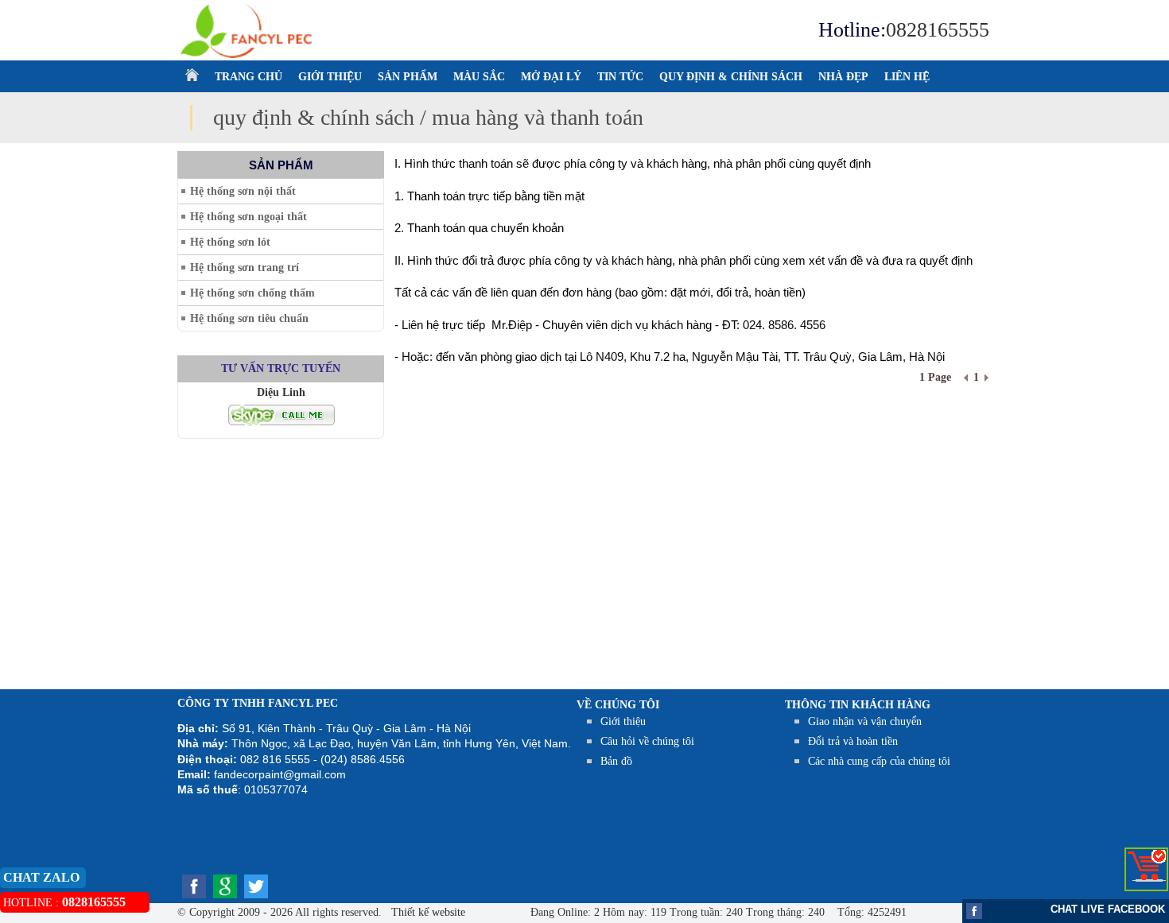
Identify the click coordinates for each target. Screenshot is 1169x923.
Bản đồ (616, 761)
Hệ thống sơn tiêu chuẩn (249, 318)
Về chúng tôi (618, 705)
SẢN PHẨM (407, 77)
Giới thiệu (623, 721)
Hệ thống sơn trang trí (244, 267)
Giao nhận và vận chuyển (865, 721)
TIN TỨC (620, 77)
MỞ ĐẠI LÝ (551, 77)
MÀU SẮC (479, 77)
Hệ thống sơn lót (230, 242)
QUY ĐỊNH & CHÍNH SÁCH (730, 77)
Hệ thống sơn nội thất (243, 191)
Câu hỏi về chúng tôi (647, 741)
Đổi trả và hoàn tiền (853, 741)
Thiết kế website (426, 912)
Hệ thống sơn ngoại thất (248, 217)
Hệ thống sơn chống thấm (252, 293)
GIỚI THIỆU (330, 77)
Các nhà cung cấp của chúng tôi (879, 761)
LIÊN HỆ (907, 77)
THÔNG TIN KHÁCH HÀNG (857, 705)
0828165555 (937, 29)
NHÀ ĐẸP (843, 77)
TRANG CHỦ (248, 77)
